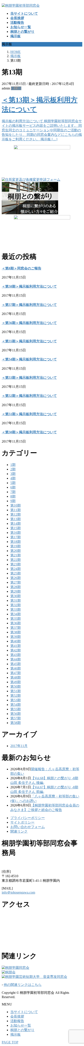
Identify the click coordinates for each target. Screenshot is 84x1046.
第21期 (15, 555)
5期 (13, 483)
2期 (13, 469)
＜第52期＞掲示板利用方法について (29, 396)
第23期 (15, 564)
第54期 (15, 704)
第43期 (15, 655)
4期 (13, 478)
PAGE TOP (10, 1042)
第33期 (15, 609)
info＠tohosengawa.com (18, 892)
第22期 (15, 560)
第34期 (15, 614)
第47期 (15, 673)
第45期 (15, 664)
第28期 (15, 587)
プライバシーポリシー (27, 818)
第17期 (15, 537)
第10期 (15, 505)
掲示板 (15, 1034)
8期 (13, 496)
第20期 (15, 551)
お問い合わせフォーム (27, 827)
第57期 (15, 718)
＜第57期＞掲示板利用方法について (29, 305)
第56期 (15, 714)
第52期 (15, 695)
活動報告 (17, 1021)
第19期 (15, 546)
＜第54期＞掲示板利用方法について (29, 359)
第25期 (15, 573)
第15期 (15, 528)
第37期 (15, 627)
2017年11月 (19, 746)
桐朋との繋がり (22, 1030)
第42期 (15, 650)
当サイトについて (24, 1012)
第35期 (15, 618)
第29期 (15, 591)
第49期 (15, 682)
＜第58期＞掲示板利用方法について (29, 286)
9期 (13, 501)
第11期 (15, 510)
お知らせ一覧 (20, 1025)
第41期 (15, 646)
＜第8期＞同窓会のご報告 (21, 268)
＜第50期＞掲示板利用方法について (29, 432)
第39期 (15, 637)
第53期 (15, 700)
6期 (13, 487)
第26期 (15, 578)
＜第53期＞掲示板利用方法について (29, 377)
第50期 (15, 686)
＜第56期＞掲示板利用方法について (29, 323)
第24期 (15, 569)
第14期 (15, 523)
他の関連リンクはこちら (23, 984)
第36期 (15, 623)
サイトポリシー (22, 822)
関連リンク (19, 831)
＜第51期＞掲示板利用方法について (29, 414)
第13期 (16, 88)
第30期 (15, 596)
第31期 (15, 600)
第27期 (15, 582)
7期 (13, 492)
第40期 (15, 641)
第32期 (15, 605)
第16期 (15, 532)
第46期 (15, 668)
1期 (13, 465)
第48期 (15, 677)
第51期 (15, 691)
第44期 (15, 659)
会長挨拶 (17, 1016)
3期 (13, 474)
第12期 (15, 514)
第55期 (15, 709)
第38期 (15, 632)
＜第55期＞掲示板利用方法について (29, 341)
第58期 (15, 723)
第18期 (15, 541)
